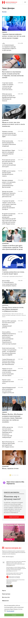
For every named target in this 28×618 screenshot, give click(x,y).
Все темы (4, 11)
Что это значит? (10, 611)
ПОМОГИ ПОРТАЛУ (14, 517)
